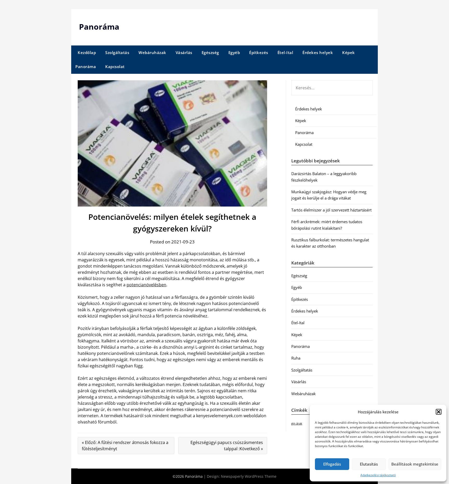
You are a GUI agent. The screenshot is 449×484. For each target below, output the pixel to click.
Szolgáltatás (117, 52)
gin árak (296, 423)
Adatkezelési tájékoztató (378, 475)
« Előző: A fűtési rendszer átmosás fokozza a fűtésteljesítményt (125, 446)
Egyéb (234, 52)
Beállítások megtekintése (414, 464)
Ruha (295, 358)
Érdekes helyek (317, 52)
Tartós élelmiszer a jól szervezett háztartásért (331, 210)
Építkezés (258, 52)
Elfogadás (332, 464)
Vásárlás (184, 52)
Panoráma (99, 26)
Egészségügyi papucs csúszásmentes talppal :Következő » (226, 446)
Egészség (210, 52)
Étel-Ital (285, 52)
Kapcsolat (115, 66)
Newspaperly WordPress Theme (248, 476)
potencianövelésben (146, 285)
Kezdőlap (87, 52)
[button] (438, 411)
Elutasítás (369, 464)
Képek (348, 52)
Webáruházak (152, 52)
